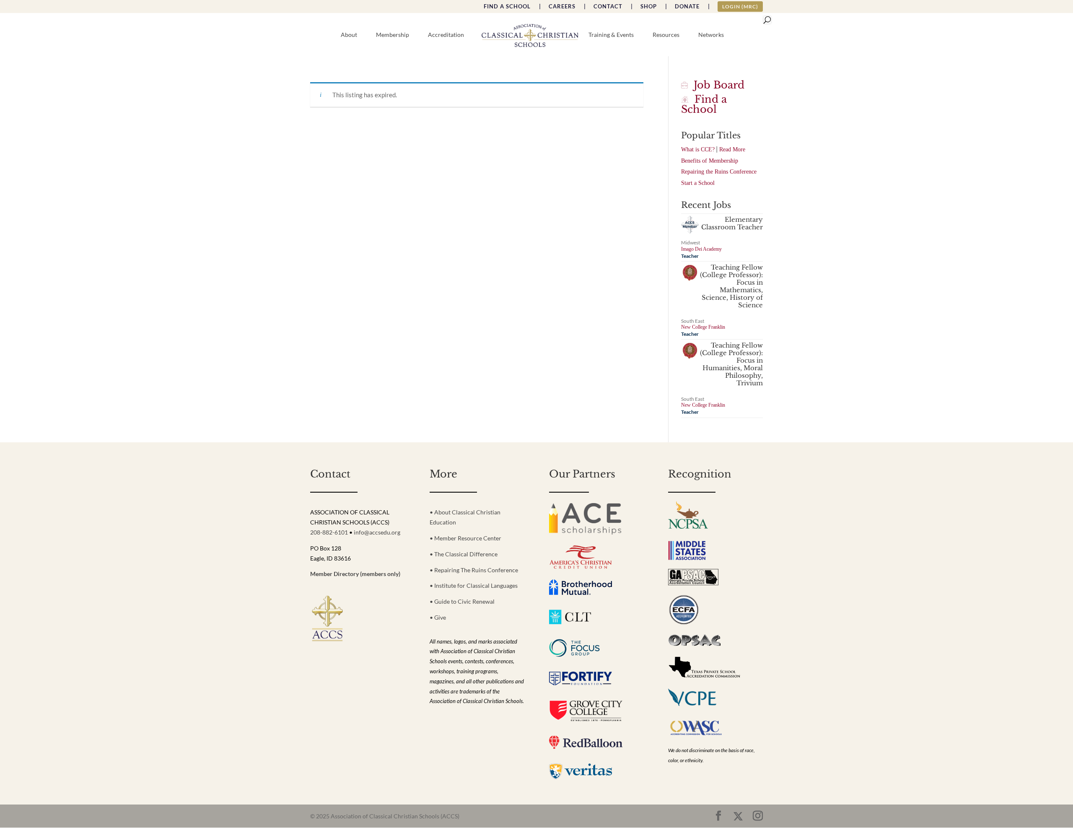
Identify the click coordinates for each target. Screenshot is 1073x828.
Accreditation (446, 35)
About (349, 35)
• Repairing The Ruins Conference (474, 570)
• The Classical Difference (464, 554)
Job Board (716, 85)
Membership (392, 35)
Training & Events (611, 35)
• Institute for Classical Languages (474, 585)
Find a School (704, 104)
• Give (438, 617)
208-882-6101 (329, 532)
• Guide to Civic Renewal (462, 601)
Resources (666, 35)
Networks (711, 35)
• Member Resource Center (465, 538)
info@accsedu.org (377, 532)
